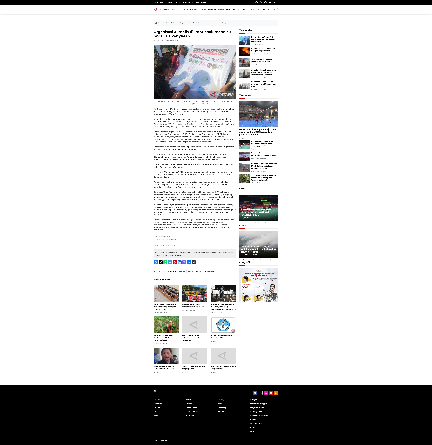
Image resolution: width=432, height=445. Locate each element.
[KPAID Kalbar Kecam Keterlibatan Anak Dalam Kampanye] (194, 325)
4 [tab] (262, 222)
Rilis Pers (204, 2)
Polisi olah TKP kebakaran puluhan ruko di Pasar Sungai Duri (263, 84)
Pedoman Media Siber (259, 416)
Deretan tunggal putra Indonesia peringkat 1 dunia (257, 333)
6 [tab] (260, 259)
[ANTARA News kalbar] (165, 9)
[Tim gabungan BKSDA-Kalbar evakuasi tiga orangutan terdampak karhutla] (244, 178)
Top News (195, 2)
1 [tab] (252, 222)
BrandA (253, 419)
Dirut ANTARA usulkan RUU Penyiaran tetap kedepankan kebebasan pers (166, 306)
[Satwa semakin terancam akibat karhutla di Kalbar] (244, 62)
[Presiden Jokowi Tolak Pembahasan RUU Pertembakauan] (166, 325)
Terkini (177, 2)
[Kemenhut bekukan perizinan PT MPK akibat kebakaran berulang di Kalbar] (244, 167)
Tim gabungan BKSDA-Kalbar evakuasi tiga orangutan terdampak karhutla (263, 177)
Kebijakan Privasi (257, 408)
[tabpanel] (258, 208)
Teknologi (222, 408)
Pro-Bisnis (251, 9)
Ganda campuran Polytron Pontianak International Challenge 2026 (262, 143)
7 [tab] (264, 259)
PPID (252, 431)
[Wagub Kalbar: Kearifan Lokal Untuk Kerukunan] (166, 356)
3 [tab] (259, 222)
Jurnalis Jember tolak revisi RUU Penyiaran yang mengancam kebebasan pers (223, 306)
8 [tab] (267, 259)
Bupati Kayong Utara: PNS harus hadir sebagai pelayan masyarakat (263, 39)
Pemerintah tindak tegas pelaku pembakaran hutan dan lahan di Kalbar (258, 249)
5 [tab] (265, 222)
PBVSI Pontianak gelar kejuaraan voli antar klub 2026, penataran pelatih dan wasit (258, 132)
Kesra (220, 404)
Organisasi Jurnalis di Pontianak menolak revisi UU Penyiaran (205, 23)
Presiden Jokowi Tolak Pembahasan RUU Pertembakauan (163, 337)
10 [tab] (274, 259)
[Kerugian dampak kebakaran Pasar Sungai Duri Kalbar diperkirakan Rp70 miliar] (244, 73)
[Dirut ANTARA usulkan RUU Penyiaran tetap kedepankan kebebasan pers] (166, 294)
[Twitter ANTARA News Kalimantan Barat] (261, 2)
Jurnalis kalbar (195, 271)
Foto (242, 188)
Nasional (193, 9)
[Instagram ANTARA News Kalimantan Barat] (265, 2)
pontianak (209, 271)
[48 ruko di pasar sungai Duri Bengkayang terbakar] (244, 52)
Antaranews (159, 2)
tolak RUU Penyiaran (167, 271)
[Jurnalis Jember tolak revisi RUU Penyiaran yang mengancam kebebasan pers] (223, 294)
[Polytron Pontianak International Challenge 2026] (244, 156)
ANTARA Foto (256, 423)
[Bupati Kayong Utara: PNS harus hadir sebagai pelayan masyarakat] (244, 40)
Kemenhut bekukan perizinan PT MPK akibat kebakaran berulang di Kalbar (264, 166)
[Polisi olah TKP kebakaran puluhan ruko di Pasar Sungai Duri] (244, 85)
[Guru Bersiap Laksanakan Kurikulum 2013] (223, 325)
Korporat (253, 427)
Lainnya (270, 9)
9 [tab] (270, 259)
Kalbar (202, 9)
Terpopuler (186, 2)
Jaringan (253, 400)
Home (186, 9)
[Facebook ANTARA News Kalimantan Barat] (256, 2)
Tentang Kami (256, 412)
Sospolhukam (223, 9)
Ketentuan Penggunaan (260, 404)
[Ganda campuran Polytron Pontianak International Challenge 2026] (244, 145)
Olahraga (261, 9)
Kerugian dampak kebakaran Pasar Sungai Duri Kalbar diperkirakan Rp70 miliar (263, 72)
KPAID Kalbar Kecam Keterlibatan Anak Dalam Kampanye (193, 337)
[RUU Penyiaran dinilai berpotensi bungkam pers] (194, 294)
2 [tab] (255, 222)
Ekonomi (211, 9)
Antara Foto (169, 2)
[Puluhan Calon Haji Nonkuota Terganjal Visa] (194, 356)
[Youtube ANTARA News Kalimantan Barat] (270, 2)
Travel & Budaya (238, 9)
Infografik (245, 262)
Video (242, 225)
